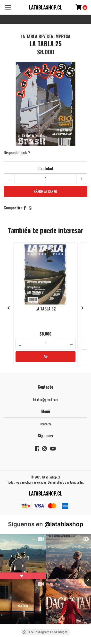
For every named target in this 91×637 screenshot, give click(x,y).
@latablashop (63, 524)
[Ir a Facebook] (37, 449)
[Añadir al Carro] (45, 356)
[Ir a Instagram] (44, 449)
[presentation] (8, 307)
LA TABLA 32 (45, 309)
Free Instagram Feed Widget (47, 632)
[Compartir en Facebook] (25, 208)
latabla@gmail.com (45, 399)
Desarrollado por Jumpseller (65, 482)
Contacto (45, 423)
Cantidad (45, 168)
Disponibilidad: (15, 153)
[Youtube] (53, 449)
